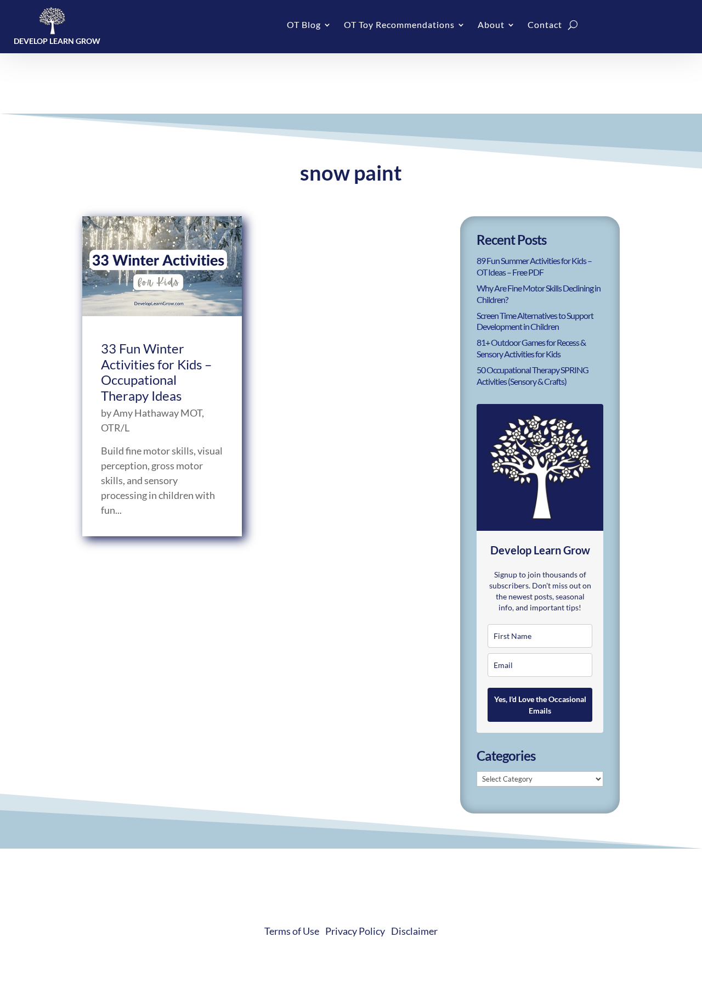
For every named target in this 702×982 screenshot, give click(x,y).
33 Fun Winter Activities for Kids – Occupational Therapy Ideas (156, 371)
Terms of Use (291, 931)
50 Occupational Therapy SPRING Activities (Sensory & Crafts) (532, 375)
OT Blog (304, 25)
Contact (545, 25)
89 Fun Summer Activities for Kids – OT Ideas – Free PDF (534, 266)
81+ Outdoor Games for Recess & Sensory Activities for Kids (531, 348)
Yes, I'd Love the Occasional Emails (540, 704)
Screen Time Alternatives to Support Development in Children (535, 321)
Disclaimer (414, 931)
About (491, 25)
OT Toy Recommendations (399, 25)
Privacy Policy (355, 931)
